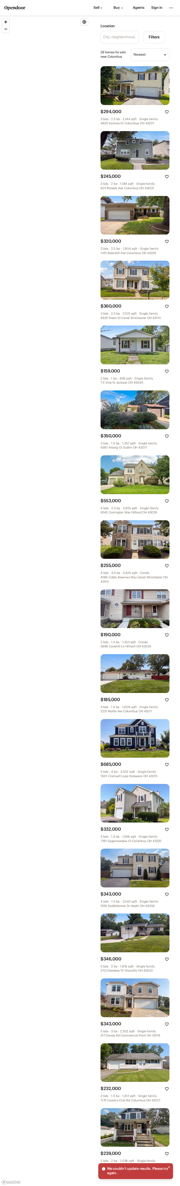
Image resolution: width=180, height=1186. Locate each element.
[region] (45, 601)
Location (108, 26)
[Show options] (165, 55)
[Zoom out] (5, 28)
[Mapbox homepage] (11, 1182)
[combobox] (150, 55)
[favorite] (166, 112)
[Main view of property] (135, 85)
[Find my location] (84, 21)
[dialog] (135, 1171)
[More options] (171, 8)
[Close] (169, 1167)
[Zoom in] (5, 21)
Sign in (156, 7)
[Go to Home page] (14, 8)
